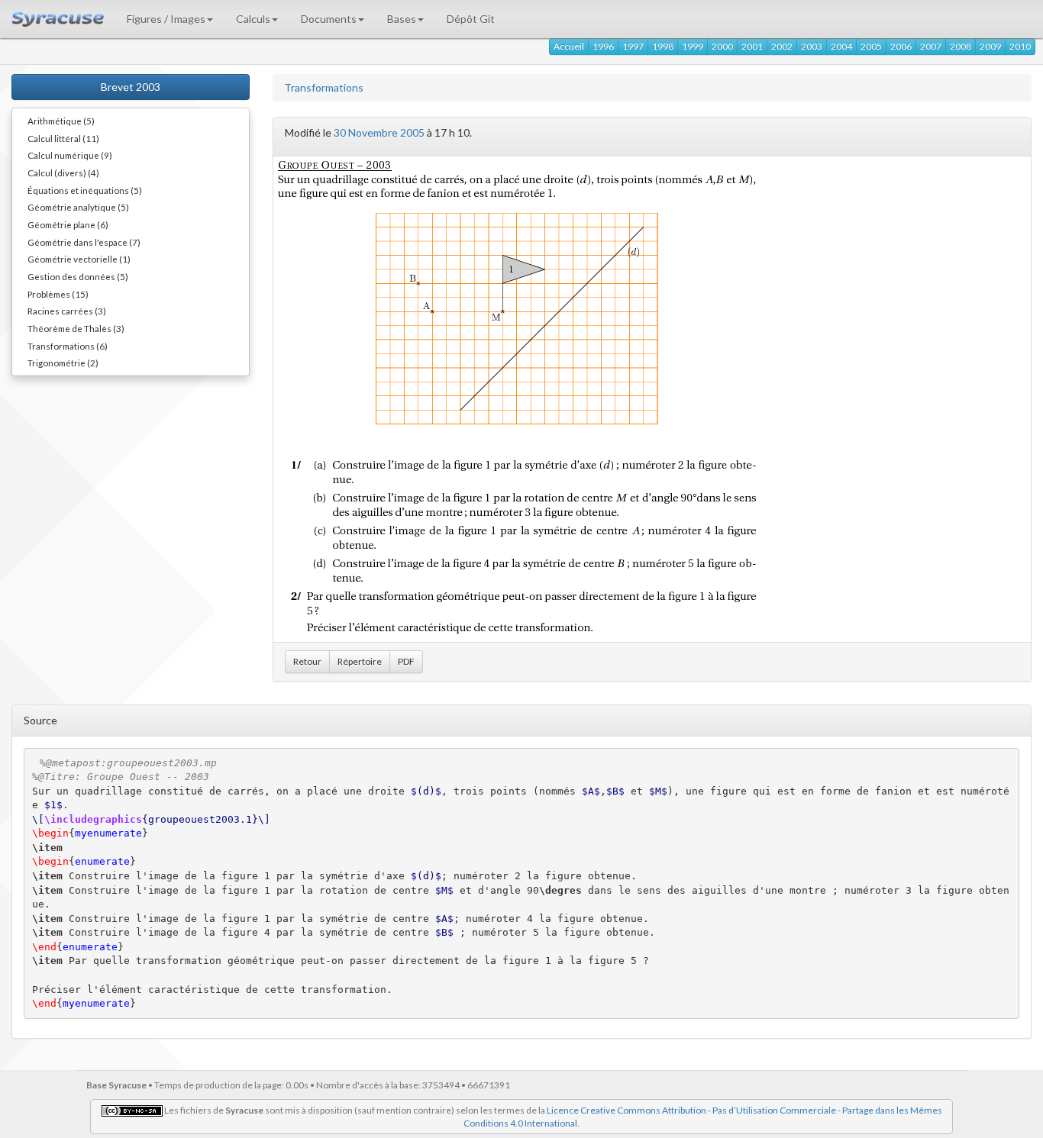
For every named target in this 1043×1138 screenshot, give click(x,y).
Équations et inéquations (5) (84, 190)
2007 (930, 46)
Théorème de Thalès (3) (75, 328)
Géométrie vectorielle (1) (79, 258)
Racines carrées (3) (66, 310)
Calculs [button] (253, 18)
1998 (662, 46)
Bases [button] (401, 18)
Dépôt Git (471, 18)
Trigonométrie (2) (62, 362)
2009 (990, 46)
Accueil (569, 46)
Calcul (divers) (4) (63, 172)
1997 (633, 46)
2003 (811, 46)
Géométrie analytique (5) (78, 206)
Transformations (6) (67, 345)
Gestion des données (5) (77, 276)
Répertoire (359, 661)
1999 (692, 46)
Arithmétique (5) (61, 120)
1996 (603, 46)
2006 (901, 46)
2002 (782, 46)
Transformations (323, 87)
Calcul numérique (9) (69, 155)
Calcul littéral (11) (63, 138)
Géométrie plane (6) (67, 224)
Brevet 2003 (130, 86)
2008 (960, 46)
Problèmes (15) (58, 294)
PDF (406, 661)
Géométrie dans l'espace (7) (83, 242)
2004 (841, 46)
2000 (722, 46)
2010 (1020, 46)
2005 (871, 46)
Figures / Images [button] (166, 18)
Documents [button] (329, 18)
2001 (752, 46)
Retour (307, 661)
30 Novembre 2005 (379, 132)
